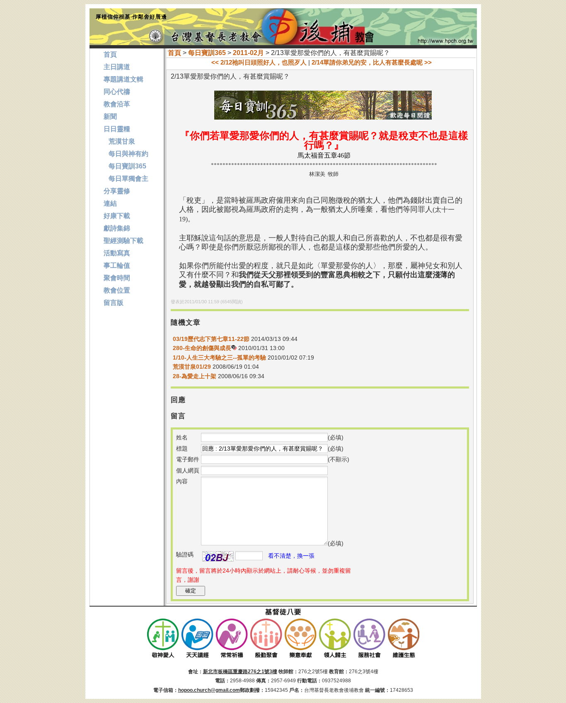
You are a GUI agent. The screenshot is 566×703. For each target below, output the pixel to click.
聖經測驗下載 (123, 240)
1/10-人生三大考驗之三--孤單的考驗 (219, 357)
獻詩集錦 (117, 228)
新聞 (110, 116)
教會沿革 (117, 104)
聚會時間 (117, 277)
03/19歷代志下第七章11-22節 (211, 339)
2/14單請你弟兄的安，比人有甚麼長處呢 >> (372, 62)
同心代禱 (117, 91)
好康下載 (117, 215)
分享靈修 (117, 190)
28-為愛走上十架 (194, 376)
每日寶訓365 (207, 52)
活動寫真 (117, 253)
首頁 (174, 52)
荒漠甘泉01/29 (192, 366)
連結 (110, 203)
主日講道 (117, 66)
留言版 (113, 302)
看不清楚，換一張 (291, 555)
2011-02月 (248, 52)
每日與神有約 (126, 153)
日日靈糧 (117, 128)
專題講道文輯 (123, 79)
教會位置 (117, 290)
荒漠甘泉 (119, 141)
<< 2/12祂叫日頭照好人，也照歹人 (259, 62)
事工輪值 (117, 265)
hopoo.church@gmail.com (209, 690)
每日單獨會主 (126, 178)
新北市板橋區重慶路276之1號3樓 (240, 671)
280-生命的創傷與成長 (202, 348)
